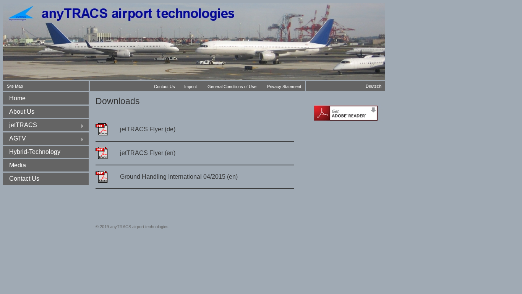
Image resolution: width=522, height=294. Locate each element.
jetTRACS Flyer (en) (147, 153)
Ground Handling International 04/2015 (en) (179, 176)
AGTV (14, 139)
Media (17, 165)
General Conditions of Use (232, 86)
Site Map (15, 86)
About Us (21, 111)
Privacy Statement (284, 86)
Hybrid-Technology (34, 152)
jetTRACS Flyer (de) (147, 129)
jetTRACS (20, 126)
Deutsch (373, 86)
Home (17, 98)
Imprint (190, 86)
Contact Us (164, 86)
